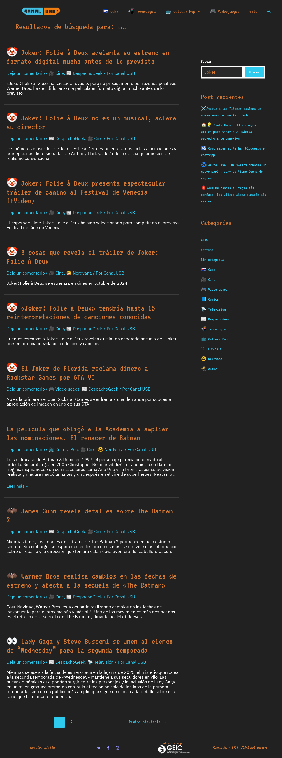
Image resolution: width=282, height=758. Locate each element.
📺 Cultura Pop (180, 11)
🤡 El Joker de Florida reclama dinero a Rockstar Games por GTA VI (77, 373)
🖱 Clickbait (211, 349)
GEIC (253, 11)
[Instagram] (118, 748)
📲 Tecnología (142, 11)
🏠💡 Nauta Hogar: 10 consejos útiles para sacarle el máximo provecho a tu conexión (228, 131)
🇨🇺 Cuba (110, 11)
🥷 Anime (209, 369)
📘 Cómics (210, 299)
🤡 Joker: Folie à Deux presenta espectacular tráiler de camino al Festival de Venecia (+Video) (86, 192)
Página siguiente (148, 721)
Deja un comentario (26, 73)
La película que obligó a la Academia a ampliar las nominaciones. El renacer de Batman (88, 433)
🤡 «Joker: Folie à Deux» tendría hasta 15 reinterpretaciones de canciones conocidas (81, 312)
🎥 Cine (56, 73)
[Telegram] (99, 748)
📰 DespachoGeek (84, 73)
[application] (197, 11)
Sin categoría (212, 259)
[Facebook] (108, 748)
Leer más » (17, 486)
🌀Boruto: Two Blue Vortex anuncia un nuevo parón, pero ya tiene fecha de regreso (233, 171)
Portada (207, 249)
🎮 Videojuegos (225, 11)
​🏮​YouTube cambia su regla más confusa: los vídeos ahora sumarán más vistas (233, 194)
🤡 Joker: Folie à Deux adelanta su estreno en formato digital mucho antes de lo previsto (88, 57)
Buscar (206, 61)
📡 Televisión (100, 662)
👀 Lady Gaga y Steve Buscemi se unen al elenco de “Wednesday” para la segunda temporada (90, 646)
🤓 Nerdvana (79, 273)
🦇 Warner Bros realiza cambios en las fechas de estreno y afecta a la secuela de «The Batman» (91, 580)
